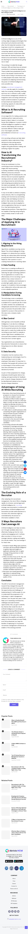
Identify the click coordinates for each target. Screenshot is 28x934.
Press (14, 881)
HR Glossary (14, 900)
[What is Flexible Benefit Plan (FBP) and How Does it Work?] (5, 724)
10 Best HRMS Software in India (18, 744)
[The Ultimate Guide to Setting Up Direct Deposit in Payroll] (5, 735)
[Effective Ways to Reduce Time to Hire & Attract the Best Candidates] (5, 834)
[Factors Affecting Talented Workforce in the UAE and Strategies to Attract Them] (5, 811)
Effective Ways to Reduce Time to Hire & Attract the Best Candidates (18, 832)
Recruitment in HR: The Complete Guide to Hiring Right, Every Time (18, 768)
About (14, 878)
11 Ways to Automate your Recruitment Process (18, 820)
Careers (14, 883)
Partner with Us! (14, 888)
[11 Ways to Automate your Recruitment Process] (5, 823)
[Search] (26, 1)
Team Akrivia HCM (11, 14)
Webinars (14, 898)
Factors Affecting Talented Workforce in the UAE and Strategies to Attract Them (18, 809)
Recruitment (11, 6)
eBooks (14, 895)
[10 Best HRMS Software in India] (5, 747)
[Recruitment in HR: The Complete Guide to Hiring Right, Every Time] (5, 770)
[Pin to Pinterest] (25, 469)
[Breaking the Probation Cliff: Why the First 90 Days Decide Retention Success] (5, 799)
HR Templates (14, 903)
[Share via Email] (25, 472)
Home (2, 6)
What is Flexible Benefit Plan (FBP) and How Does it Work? (18, 722)
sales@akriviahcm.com (15, 919)
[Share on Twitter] (25, 465)
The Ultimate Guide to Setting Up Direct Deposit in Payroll (18, 733)
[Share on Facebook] (25, 462)
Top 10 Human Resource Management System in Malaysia (18, 757)
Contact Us (14, 886)
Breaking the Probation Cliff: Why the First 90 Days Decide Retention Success (18, 797)
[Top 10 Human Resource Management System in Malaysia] (5, 759)
